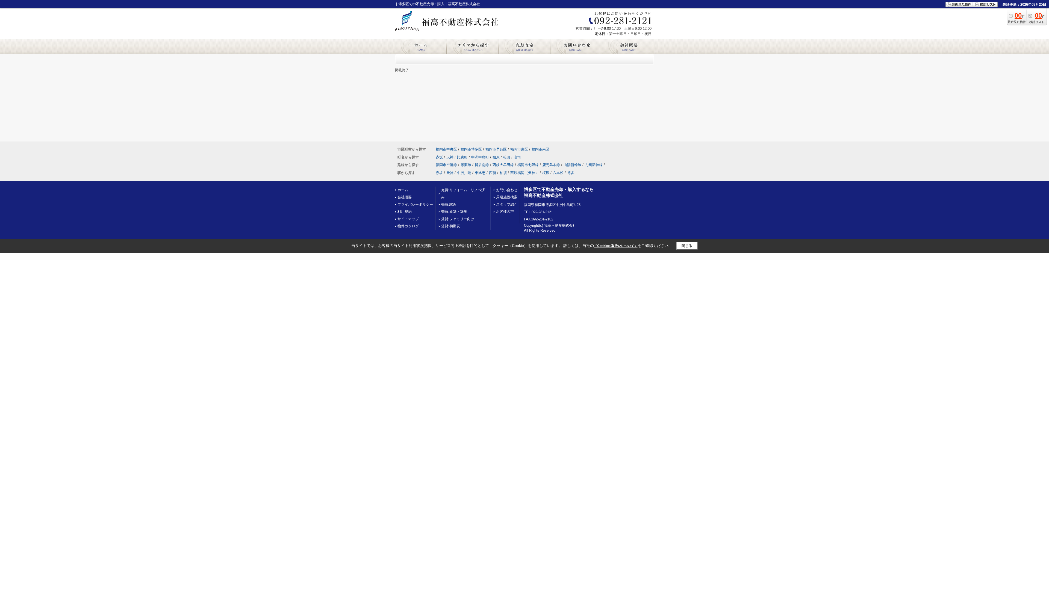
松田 (506, 157)
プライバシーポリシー (415, 204)
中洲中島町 (480, 157)
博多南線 (482, 165)
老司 (517, 157)
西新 (492, 173)
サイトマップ (408, 219)
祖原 (496, 157)
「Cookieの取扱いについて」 (616, 246)
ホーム (402, 190)
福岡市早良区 (496, 149)
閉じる (687, 246)
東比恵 (480, 173)
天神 (449, 157)
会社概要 (404, 197)
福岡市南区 (540, 149)
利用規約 (404, 212)
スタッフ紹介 (506, 204)
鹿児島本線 (551, 165)
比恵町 (462, 157)
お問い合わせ (506, 190)
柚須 (503, 173)
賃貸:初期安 (450, 226)
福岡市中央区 (446, 149)
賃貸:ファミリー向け (457, 219)
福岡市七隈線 (528, 165)
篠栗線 (466, 165)
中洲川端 (464, 173)
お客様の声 (505, 212)
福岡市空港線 (446, 165)
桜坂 (545, 173)
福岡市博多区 (471, 149)
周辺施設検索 (506, 197)
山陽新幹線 (572, 165)
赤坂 (439, 157)
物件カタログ (408, 226)
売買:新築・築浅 (454, 212)
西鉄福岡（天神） (524, 173)
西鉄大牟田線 (503, 165)
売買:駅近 (448, 204)
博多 (570, 173)
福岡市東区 (519, 149)
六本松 (558, 173)
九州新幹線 (594, 165)
